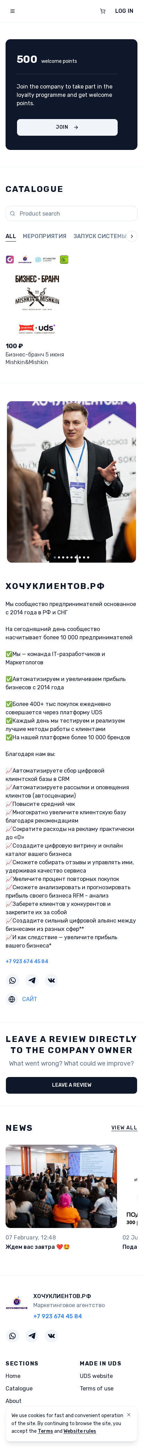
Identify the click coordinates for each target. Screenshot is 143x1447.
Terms (45, 1431)
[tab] (55, 557)
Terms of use (96, 1388)
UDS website (96, 1376)
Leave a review (71, 1085)
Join (62, 127)
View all (124, 1128)
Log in (124, 11)
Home (13, 1376)
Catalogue (19, 1388)
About (14, 1401)
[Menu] (12, 11)
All (11, 236)
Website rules (80, 1431)
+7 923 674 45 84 (27, 962)
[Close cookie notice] (129, 1415)
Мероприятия (44, 236)
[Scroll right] (126, 237)
